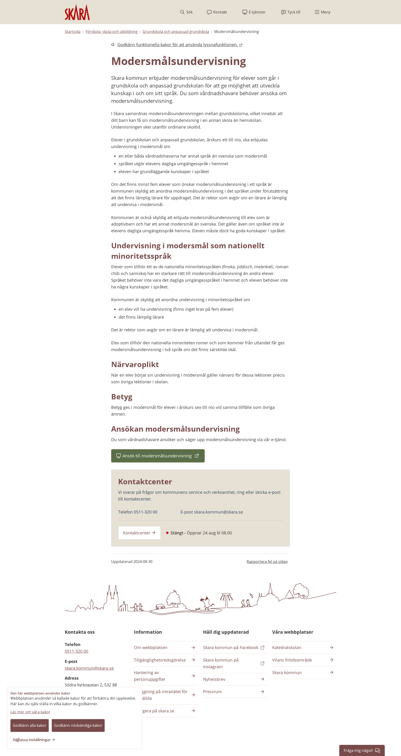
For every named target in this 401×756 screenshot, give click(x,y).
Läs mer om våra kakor (30, 711)
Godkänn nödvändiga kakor (78, 725)
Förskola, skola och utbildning (112, 31)
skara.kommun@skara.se (89, 668)
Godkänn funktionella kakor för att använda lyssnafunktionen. (174, 45)
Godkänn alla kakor (29, 725)
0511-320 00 (76, 651)
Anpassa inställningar (32, 739)
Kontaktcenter (136, 533)
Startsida (73, 31)
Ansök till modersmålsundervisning (164, 457)
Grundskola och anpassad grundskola (176, 31)
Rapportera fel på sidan (267, 561)
